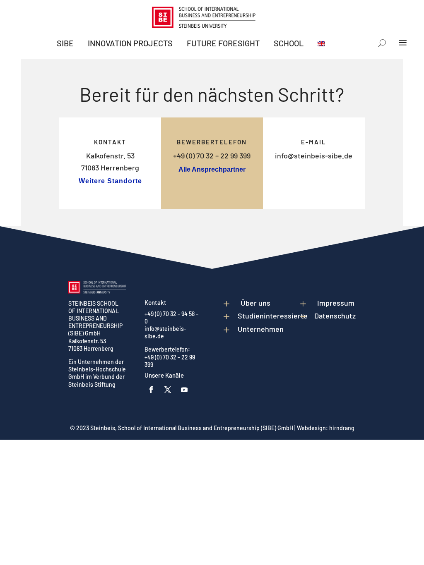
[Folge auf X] (167, 389)
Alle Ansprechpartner (212, 169)
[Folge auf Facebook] (151, 389)
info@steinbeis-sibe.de (313, 155)
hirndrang (341, 427)
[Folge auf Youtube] (184, 389)
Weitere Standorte (110, 180)
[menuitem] (65, 43)
